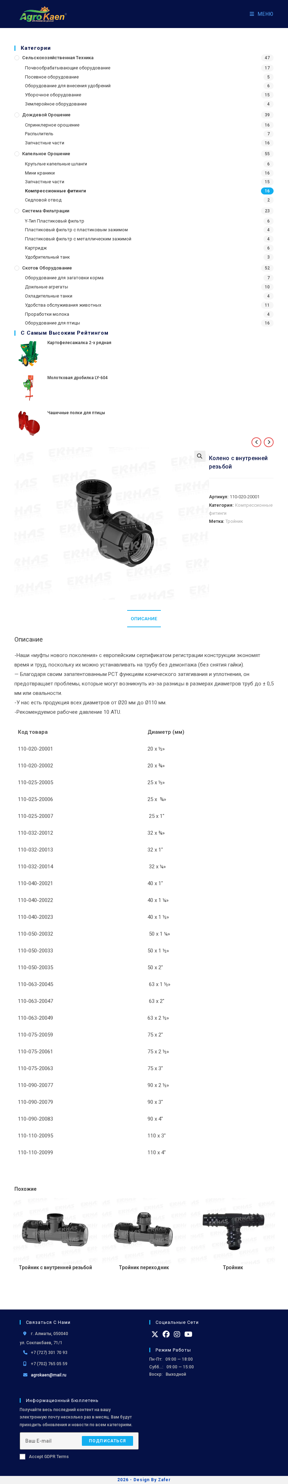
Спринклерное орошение (52, 125)
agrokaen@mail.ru (48, 1375)
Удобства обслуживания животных (63, 305)
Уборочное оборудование (53, 94)
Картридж (36, 248)
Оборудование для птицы (52, 323)
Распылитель (39, 133)
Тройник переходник (144, 1267)
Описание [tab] (144, 618)
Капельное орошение (46, 153)
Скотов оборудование (47, 268)
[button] (199, 456)
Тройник (234, 521)
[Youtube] (188, 1334)
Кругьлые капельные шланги (56, 163)
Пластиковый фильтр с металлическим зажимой (78, 238)
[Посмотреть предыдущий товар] (256, 442)
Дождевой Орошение (46, 114)
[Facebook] (166, 1334)
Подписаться (107, 1440)
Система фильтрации (45, 210)
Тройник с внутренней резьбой (55, 1267)
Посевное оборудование (52, 77)
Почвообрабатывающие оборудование (67, 67)
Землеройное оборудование (56, 104)
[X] (154, 1334)
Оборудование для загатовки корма (64, 277)
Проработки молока (47, 314)
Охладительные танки (48, 296)
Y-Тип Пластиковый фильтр (54, 221)
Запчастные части (44, 142)
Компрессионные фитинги (55, 190)
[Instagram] (177, 1334)
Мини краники (40, 173)
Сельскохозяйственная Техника (57, 57)
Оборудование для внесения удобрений (68, 85)
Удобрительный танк (47, 257)
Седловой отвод (43, 200)
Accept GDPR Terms (49, 1456)
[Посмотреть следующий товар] (269, 442)
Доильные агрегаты (46, 286)
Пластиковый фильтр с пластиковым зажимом (76, 229)
